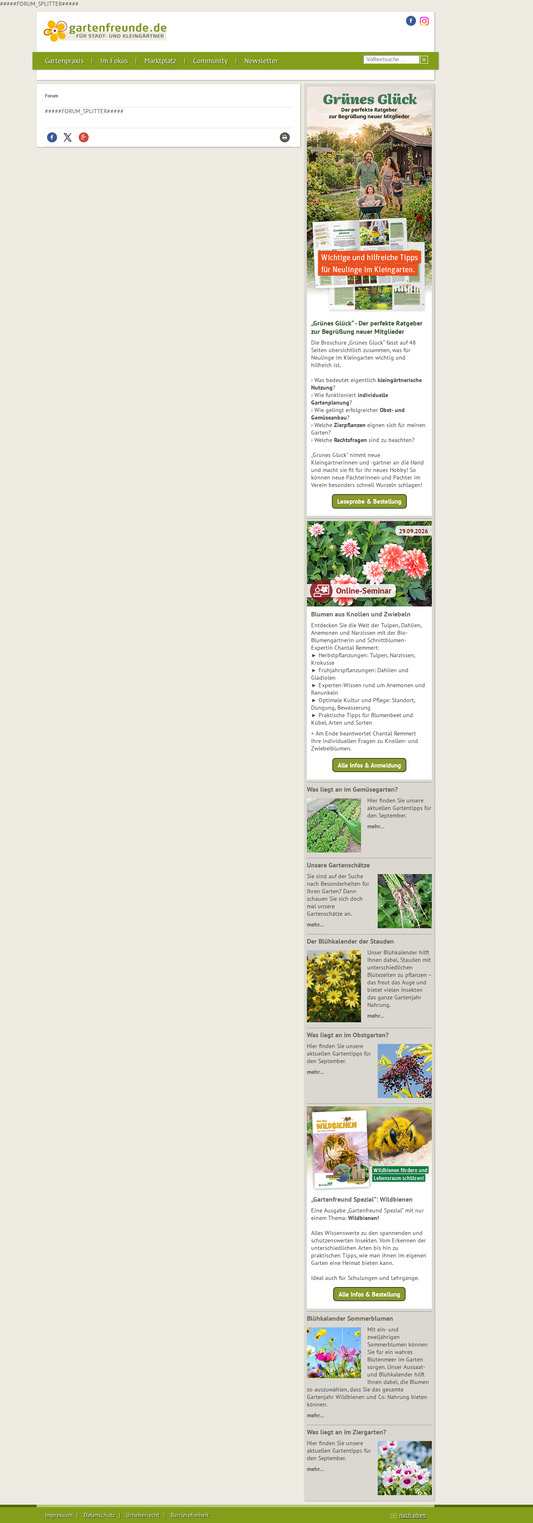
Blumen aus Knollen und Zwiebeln (361, 614)
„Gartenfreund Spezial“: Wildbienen (362, 1199)
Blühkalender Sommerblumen (350, 1318)
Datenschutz (99, 1515)
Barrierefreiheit (190, 1515)
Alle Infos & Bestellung (369, 1294)
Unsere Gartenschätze (338, 865)
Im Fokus (114, 60)
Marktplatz (160, 60)
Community (210, 60)
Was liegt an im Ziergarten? (346, 1432)
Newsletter (261, 60)
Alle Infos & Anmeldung (369, 765)
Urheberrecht (142, 1515)
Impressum (58, 1515)
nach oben (412, 1515)
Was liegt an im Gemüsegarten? (352, 789)
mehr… (375, 826)
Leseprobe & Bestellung (369, 501)
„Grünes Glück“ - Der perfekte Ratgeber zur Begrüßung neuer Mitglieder (367, 327)
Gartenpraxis (64, 60)
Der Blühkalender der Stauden (350, 941)
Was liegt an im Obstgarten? (348, 1035)
